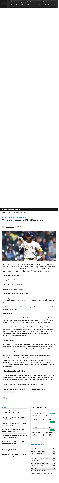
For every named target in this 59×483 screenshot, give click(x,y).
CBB (45, 473)
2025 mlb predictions (10, 389)
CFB (42, 473)
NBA (38, 473)
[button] (3, 209)
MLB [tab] (32, 410)
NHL (51, 473)
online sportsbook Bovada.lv (30, 298)
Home (3, 212)
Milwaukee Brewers (38, 389)
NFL (35, 473)
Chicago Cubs (24, 389)
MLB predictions (8, 392)
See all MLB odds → (50, 438)
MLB (48, 473)
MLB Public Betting (21, 307)
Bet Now (52, 413)
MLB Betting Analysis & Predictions (14, 217)
